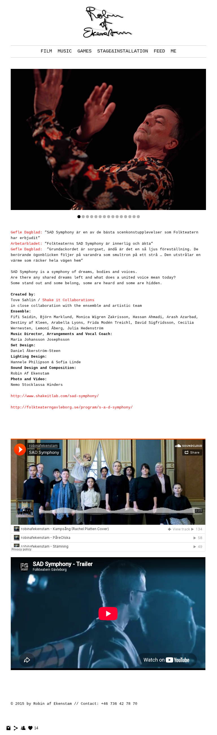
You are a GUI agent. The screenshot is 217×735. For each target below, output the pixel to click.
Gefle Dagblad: (26, 232)
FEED (159, 51)
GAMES (84, 51)
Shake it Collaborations (68, 300)
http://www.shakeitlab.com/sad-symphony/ (55, 396)
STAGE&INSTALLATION (122, 51)
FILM (46, 51)
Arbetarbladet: (26, 244)
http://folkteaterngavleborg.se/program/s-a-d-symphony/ (72, 407)
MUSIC (65, 51)
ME (173, 51)
